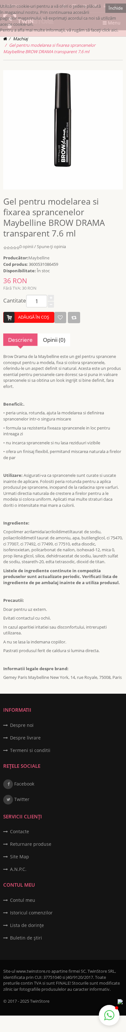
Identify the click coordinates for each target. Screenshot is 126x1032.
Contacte (19, 831)
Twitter (21, 799)
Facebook (23, 784)
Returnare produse (30, 844)
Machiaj (20, 39)
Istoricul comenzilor (31, 913)
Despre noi (22, 725)
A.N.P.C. (18, 869)
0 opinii (26, 246)
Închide (116, 8)
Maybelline (38, 258)
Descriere (20, 339)
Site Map (19, 857)
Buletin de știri (26, 938)
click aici (109, 30)
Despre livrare (25, 738)
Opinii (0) (54, 339)
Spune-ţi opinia (51, 246)
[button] (109, 1015)
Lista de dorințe (27, 925)
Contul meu (22, 900)
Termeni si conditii (30, 750)
